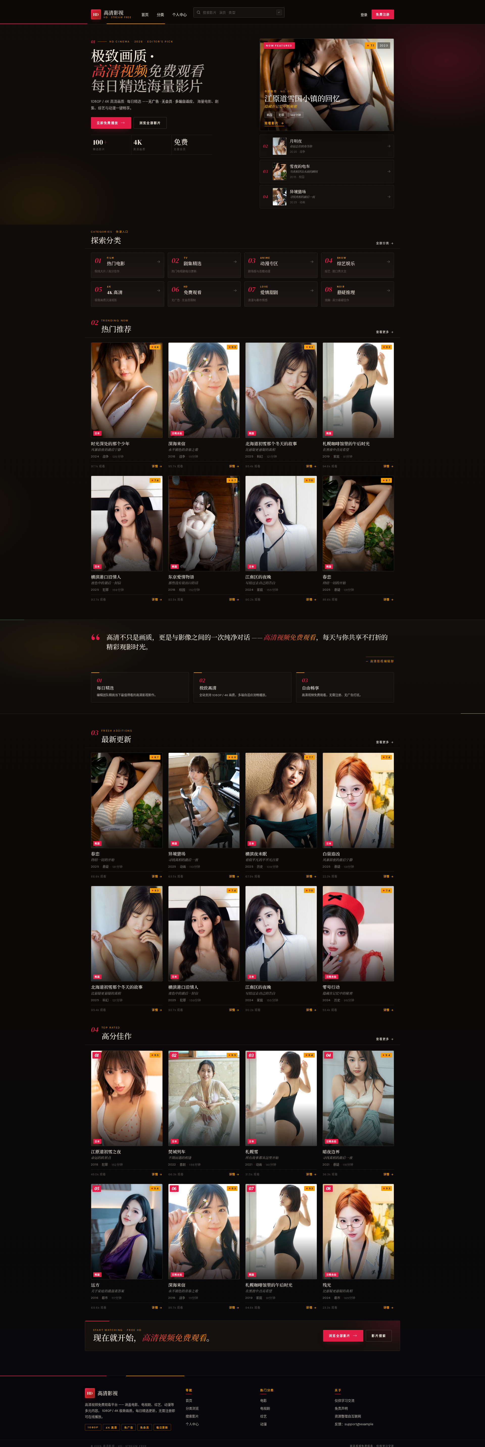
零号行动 (331, 987)
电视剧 (265, 1408)
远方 (95, 1285)
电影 (263, 1400)
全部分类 (385, 243)
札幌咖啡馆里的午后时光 (346, 444)
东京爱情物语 (181, 577)
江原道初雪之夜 (106, 1152)
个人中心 (179, 14)
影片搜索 (379, 1336)
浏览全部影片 (150, 123)
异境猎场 (176, 854)
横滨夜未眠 (256, 854)
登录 (364, 15)
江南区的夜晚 (258, 577)
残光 (327, 1285)
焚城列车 (176, 1152)
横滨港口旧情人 (106, 577)
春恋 (327, 577)
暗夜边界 (331, 1152)
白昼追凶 (331, 854)
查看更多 (385, 332)
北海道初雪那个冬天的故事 (271, 444)
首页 (145, 14)
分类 (160, 14)
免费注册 (383, 15)
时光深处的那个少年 (110, 444)
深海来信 (176, 444)
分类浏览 (192, 1408)
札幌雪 (251, 1152)
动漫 (263, 1424)
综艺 (263, 1416)
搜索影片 (192, 1416)
